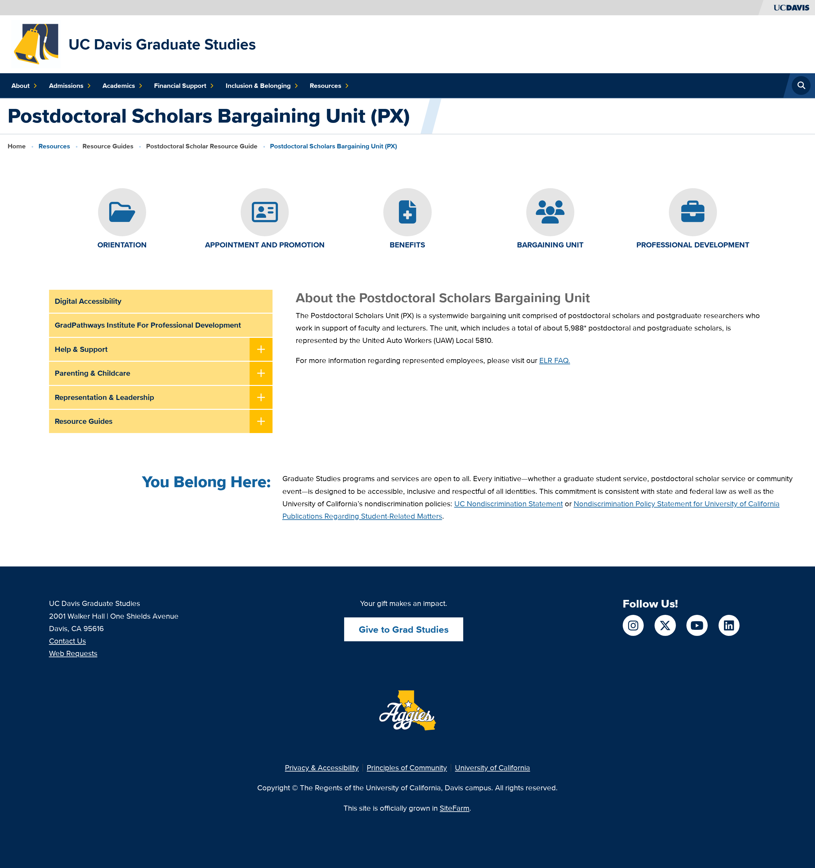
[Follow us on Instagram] (633, 625)
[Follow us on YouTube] (696, 625)
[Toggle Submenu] (261, 350)
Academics (119, 85)
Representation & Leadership (104, 397)
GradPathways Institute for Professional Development (148, 325)
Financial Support (180, 85)
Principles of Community (407, 767)
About (20, 85)
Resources (325, 85)
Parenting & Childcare (92, 373)
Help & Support (81, 349)
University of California (492, 767)
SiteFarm (454, 808)
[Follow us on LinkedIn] (729, 625)
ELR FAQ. (554, 360)
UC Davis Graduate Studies (162, 44)
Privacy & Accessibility (322, 767)
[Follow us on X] (665, 625)
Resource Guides (107, 146)
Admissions (66, 85)
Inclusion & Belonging (258, 85)
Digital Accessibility (88, 301)
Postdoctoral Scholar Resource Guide (202, 146)
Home (17, 146)
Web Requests (73, 653)
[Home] (35, 43)
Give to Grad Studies (404, 629)
